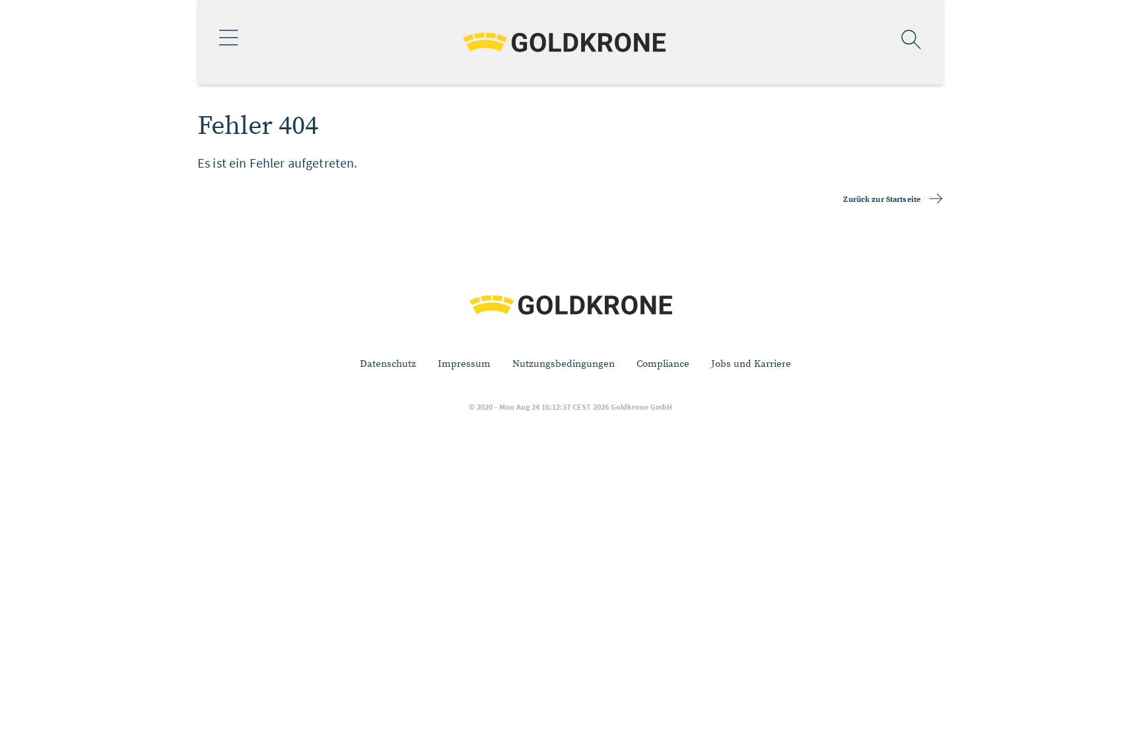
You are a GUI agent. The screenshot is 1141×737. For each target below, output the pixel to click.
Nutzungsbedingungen (563, 364)
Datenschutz (388, 364)
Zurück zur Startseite (881, 199)
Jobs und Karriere (751, 364)
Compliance (663, 364)
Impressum (464, 364)
